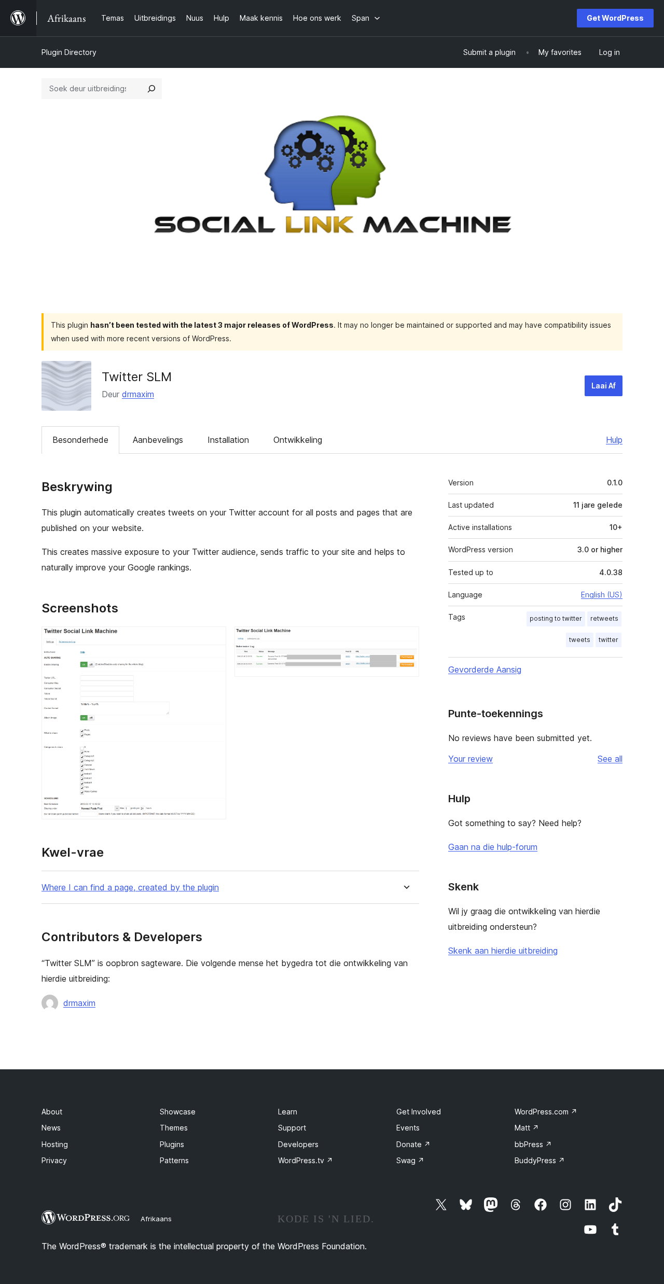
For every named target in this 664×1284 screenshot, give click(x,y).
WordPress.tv (305, 1160)
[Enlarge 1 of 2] (212, 640)
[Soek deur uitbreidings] (151, 88)
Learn (287, 1111)
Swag (410, 1160)
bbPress (533, 1144)
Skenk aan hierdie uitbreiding (503, 950)
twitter (608, 640)
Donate (413, 1144)
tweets (579, 640)
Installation (228, 440)
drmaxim (138, 394)
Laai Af (603, 385)
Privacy (54, 1160)
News (51, 1127)
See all (610, 758)
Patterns (174, 1160)
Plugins (172, 1144)
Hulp (614, 440)
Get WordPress (615, 17)
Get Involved (418, 1111)
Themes (174, 1127)
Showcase (178, 1111)
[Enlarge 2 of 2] (405, 640)
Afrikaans (156, 1219)
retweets (604, 618)
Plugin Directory (69, 52)
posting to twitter (556, 618)
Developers (298, 1144)
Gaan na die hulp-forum (492, 847)
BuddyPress (540, 1160)
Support (292, 1127)
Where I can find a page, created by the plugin (130, 887)
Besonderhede (80, 440)
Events (408, 1127)
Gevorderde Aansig (484, 669)
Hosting (55, 1144)
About (52, 1111)
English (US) (601, 594)
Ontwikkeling (297, 440)
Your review (470, 758)
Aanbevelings (158, 440)
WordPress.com (546, 1111)
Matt (527, 1127)
